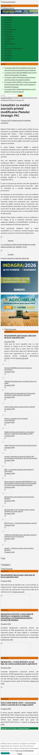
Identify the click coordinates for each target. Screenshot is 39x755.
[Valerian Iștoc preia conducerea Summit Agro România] (8, 493)
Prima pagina (8, 17)
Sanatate (7, 41)
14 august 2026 (6, 668)
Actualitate (8, 20)
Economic (7, 22)
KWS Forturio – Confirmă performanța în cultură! (20, 523)
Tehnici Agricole (9, 43)
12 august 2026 (6, 709)
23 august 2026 (9, 341)
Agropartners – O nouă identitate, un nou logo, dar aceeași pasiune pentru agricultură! (19, 663)
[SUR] (3, 558)
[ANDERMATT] (6, 565)
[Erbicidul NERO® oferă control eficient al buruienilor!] (6, 364)
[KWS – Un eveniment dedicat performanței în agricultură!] (8, 466)
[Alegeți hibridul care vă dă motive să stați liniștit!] (7, 442)
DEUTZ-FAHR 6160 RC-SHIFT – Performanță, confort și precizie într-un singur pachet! (18, 704)
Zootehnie (7, 34)
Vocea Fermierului (10, 29)
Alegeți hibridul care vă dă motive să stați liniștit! (20, 445)
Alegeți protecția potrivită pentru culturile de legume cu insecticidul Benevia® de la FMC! (19, 433)
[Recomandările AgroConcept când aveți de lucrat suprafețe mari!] (10, 329)
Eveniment (7, 27)
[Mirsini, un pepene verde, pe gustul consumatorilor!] (8, 415)
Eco (5, 46)
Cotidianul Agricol (17, 120)
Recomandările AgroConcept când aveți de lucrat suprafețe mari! (20, 337)
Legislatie (7, 53)
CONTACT (7, 60)
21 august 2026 (9, 422)
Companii (7, 24)
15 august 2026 (6, 624)
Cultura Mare (8, 36)
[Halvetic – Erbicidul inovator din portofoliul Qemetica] (6, 545)
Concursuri (7, 58)
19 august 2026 (9, 525)
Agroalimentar (9, 39)
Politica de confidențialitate (24, 751)
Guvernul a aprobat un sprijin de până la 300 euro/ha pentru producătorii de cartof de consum (20, 457)
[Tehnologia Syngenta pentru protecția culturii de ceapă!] (6, 378)
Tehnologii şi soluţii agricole (13, 48)
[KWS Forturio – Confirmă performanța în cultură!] (8, 519)
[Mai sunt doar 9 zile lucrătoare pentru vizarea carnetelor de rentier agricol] (8, 506)
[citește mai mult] (22, 358)
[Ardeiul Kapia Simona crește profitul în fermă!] (8, 403)
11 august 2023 (5, 120)
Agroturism (8, 55)
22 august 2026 (9, 397)
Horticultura (8, 31)
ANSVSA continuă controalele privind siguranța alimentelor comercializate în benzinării (19, 394)
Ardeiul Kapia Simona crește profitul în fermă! (19, 407)
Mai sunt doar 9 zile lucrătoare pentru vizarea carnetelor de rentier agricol (19, 510)
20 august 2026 (9, 473)
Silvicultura (8, 51)
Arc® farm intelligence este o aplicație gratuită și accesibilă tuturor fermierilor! (20, 535)
